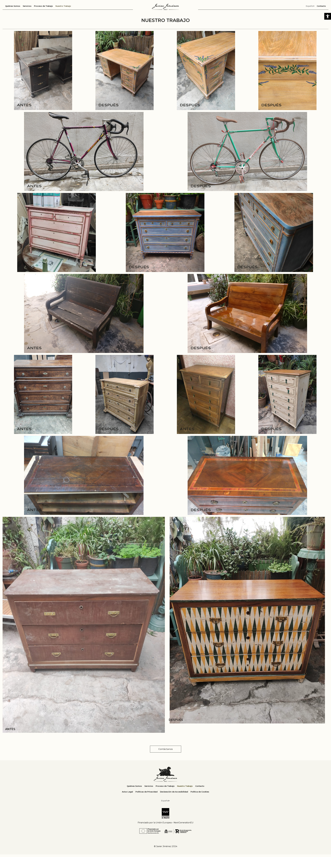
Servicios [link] (27, 6)
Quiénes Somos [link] (12, 6)
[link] (327, 16)
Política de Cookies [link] (200, 792)
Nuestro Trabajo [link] (63, 6)
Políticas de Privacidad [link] (146, 792)
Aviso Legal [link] (127, 792)
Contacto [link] (321, 6)
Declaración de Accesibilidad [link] (174, 792)
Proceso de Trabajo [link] (43, 6)
